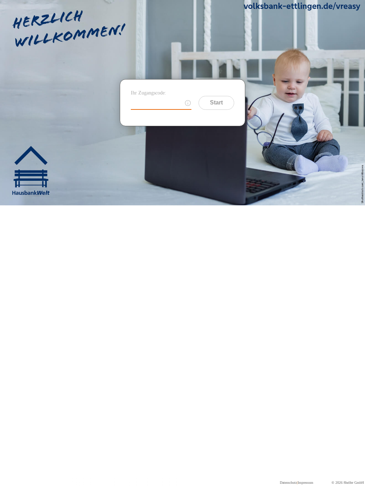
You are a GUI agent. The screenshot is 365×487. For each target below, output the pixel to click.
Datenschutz (288, 483)
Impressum (305, 483)
